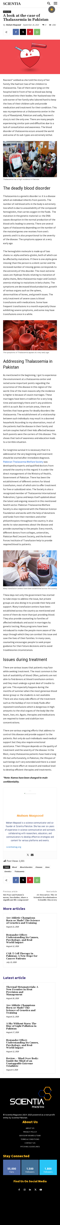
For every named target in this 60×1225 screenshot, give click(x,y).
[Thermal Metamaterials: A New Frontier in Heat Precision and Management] (46, 991)
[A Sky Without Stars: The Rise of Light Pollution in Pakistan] (46, 1028)
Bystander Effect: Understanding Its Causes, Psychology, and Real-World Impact (22, 939)
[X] (23, 32)
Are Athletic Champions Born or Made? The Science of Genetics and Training (23, 920)
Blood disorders (26, 867)
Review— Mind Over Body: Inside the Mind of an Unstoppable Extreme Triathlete (22, 1062)
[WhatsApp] (37, 32)
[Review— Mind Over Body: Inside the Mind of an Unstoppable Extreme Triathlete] (46, 1063)
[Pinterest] (30, 32)
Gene (47, 867)
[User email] (32, 855)
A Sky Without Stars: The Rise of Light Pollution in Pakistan (21, 1026)
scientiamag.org (13, 847)
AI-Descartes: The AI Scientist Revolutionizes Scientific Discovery (45, 897)
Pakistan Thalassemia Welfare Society (23, 461)
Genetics (7, 871)
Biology (7, 12)
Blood (14, 867)
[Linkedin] (30, 1190)
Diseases (38, 867)
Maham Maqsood (13, 25)
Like (12, 1161)
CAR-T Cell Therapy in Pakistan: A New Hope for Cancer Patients (22, 956)
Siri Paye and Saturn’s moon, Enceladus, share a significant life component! (16, 897)
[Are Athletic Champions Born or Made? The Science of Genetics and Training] (47, 922)
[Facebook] (16, 32)
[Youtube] (41, 1190)
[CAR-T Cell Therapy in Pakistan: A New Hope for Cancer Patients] (47, 958)
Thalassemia (19, 871)
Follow (30, 1161)
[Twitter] (27, 855)
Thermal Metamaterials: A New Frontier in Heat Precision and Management (22, 991)
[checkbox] (51, 9)
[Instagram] (24, 1190)
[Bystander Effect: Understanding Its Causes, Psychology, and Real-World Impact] (47, 939)
